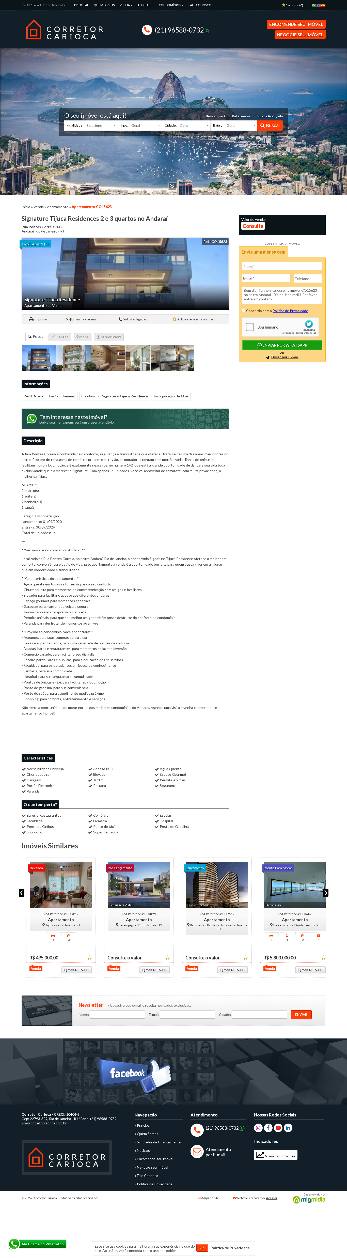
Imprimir (40, 319)
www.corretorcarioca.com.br (44, 1123)
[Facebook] (268, 1128)
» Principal (142, 1125)
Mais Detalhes (74, 969)
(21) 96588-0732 (179, 30)
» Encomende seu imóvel (154, 1159)
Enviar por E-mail (284, 357)
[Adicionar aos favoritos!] (85, 957)
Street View (110, 337)
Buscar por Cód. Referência (228, 116)
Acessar (271, 1198)
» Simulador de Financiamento (158, 1142)
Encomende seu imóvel (296, 24)
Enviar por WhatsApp (284, 345)
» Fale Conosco (146, 1175)
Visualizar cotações (279, 1156)
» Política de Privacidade (153, 1184)
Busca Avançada (270, 116)
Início (26, 207)
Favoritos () (294, 5)
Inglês (320, 7)
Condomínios (170, 5)
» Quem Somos (146, 1133)
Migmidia (308, 1198)
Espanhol (324, 7)
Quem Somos (104, 5)
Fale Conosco (199, 5)
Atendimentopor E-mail (218, 1152)
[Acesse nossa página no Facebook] (136, 1078)
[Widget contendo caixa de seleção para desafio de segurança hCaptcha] (280, 327)
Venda (125, 5)
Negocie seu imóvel (300, 34)
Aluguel (144, 5)
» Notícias (142, 1150)
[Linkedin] (288, 1128)
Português (315, 7)
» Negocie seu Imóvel (151, 1167)
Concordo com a (276, 310)
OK (202, 1248)
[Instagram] (258, 1128)
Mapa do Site (210, 1198)
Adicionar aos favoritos (195, 319)
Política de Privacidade (290, 310)
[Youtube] (278, 1128)
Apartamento (57, 207)
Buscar (272, 125)
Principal (81, 5)
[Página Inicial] (64, 43)
